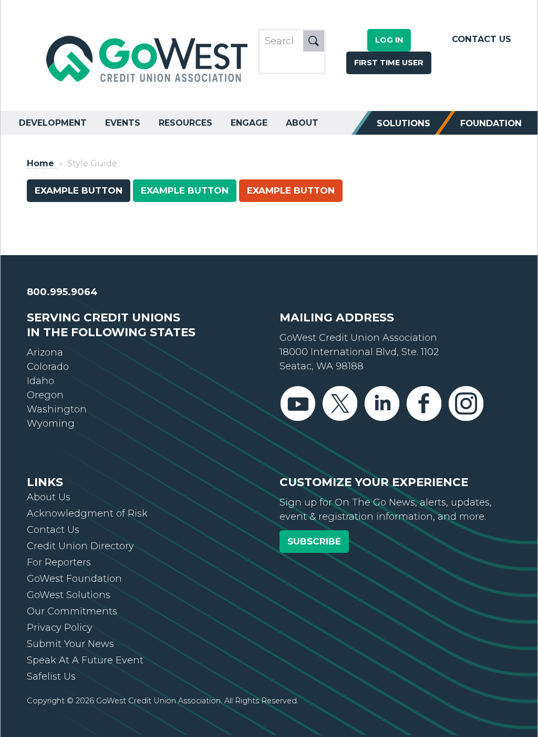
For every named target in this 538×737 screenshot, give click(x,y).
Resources (185, 123)
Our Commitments (72, 611)
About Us (48, 497)
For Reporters (59, 562)
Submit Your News (70, 644)
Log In (389, 40)
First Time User (388, 62)
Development (53, 123)
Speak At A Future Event (85, 660)
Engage (249, 123)
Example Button (78, 190)
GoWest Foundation (74, 578)
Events (122, 123)
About (302, 123)
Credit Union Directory (80, 546)
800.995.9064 (62, 292)
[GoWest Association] (148, 82)
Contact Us (481, 39)
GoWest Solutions (68, 595)
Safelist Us (51, 676)
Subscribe (314, 541)
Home (40, 163)
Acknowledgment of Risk (87, 513)
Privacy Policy (59, 627)
